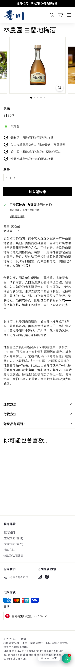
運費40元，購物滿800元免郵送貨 (37, 3)
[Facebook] (47, 576)
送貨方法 (10, 404)
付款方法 (10, 413)
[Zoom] (59, 88)
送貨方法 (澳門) (13, 544)
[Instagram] (40, 576)
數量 (6, 169)
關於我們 (9, 532)
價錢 (6, 108)
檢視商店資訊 (17, 216)
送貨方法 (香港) (13, 538)
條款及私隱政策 (13, 556)
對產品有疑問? (14, 423)
